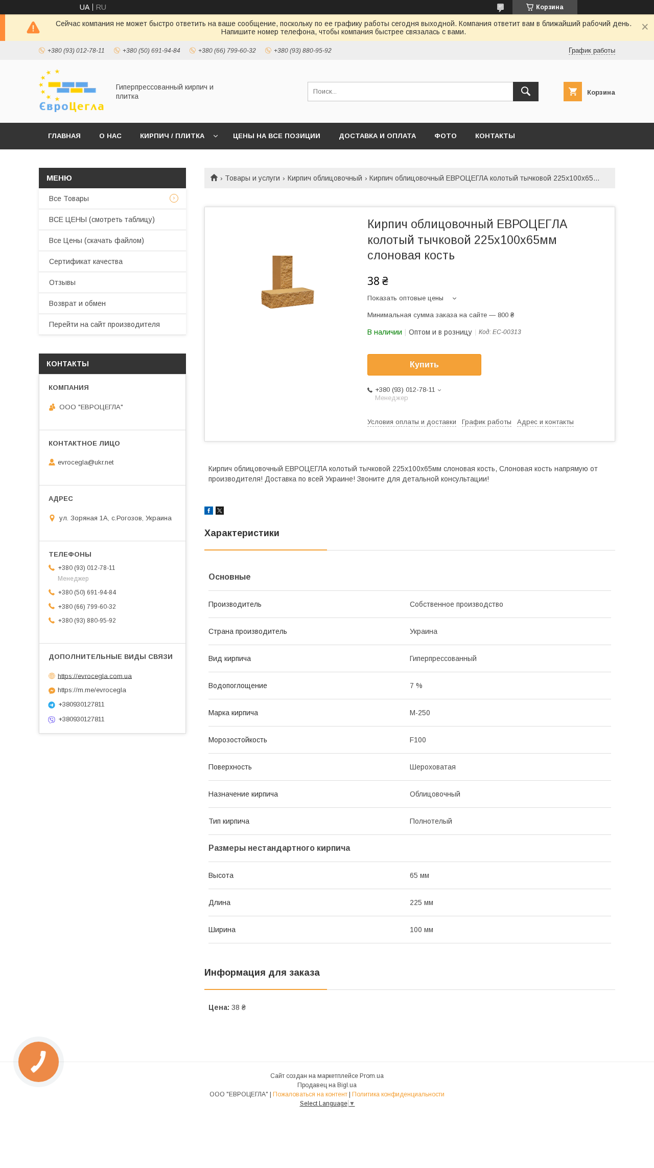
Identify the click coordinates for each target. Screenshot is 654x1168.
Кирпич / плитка (172, 136)
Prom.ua (372, 1075)
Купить (424, 364)
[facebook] (208, 512)
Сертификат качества (86, 261)
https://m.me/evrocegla (92, 690)
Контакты (495, 136)
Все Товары (69, 198)
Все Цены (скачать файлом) (96, 240)
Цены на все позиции (276, 136)
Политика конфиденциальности (398, 1094)
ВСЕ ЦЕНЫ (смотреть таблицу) (102, 219)
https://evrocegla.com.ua (95, 675)
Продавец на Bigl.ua (327, 1085)
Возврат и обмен (77, 303)
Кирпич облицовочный (325, 178)
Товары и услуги (252, 178)
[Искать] (526, 91)
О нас (110, 136)
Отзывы (62, 282)
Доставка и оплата (377, 136)
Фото (445, 136)
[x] (220, 512)
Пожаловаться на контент (310, 1094)
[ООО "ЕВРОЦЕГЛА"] (71, 109)
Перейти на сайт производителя (104, 324)
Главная (64, 136)
